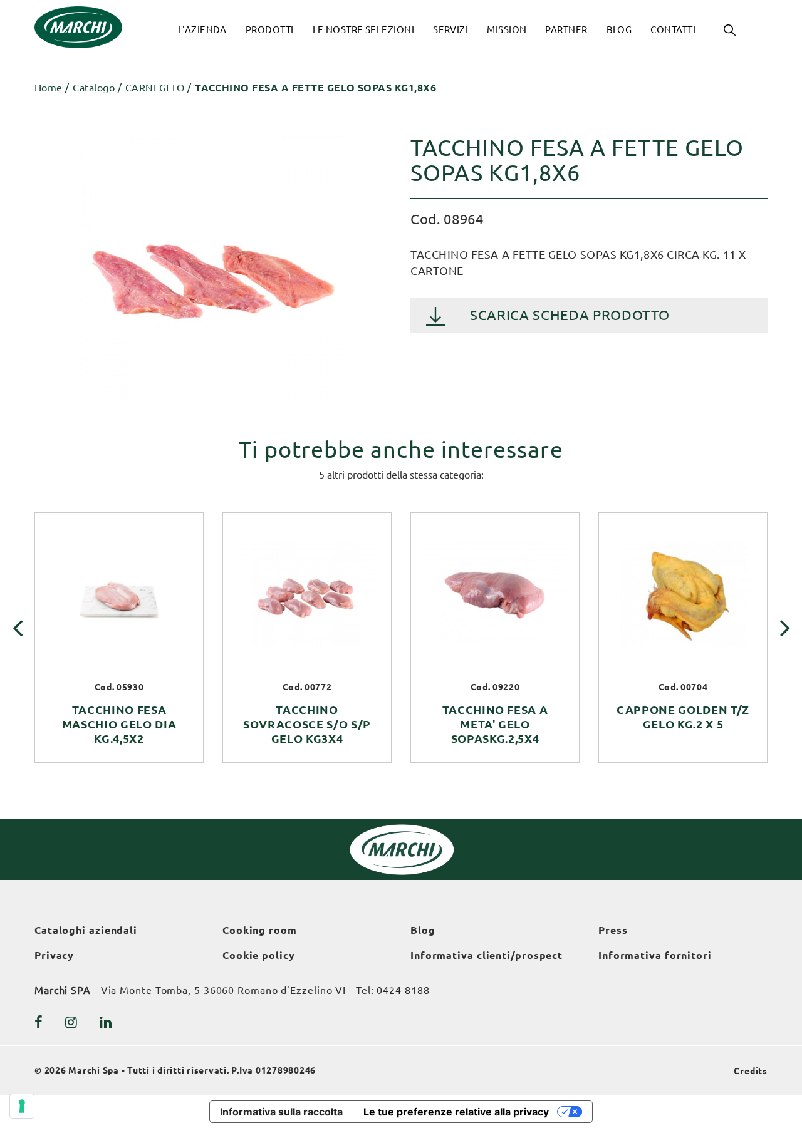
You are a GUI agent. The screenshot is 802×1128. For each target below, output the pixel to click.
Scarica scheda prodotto (569, 315)
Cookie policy (258, 955)
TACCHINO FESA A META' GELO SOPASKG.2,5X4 (495, 724)
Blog (422, 930)
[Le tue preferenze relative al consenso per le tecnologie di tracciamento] (22, 1106)
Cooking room (259, 930)
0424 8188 (403, 990)
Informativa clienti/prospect (486, 955)
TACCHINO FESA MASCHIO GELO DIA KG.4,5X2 (119, 724)
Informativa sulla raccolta (281, 1111)
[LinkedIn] (106, 1022)
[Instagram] (71, 1022)
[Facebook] (38, 1022)
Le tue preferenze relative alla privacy (456, 1111)
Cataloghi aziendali (85, 930)
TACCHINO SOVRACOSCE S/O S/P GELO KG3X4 (307, 724)
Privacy (54, 955)
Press (613, 930)
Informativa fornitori (655, 955)
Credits (751, 1071)
